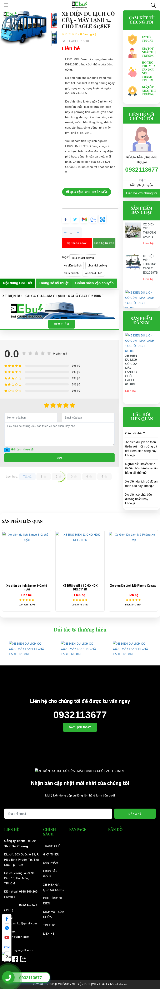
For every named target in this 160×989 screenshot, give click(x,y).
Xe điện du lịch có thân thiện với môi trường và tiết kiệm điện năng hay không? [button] (141, 448)
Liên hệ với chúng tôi (141, 193)
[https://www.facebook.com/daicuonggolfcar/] (16, 958)
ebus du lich (71, 273)
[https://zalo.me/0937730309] (23, 958)
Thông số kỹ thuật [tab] (54, 283)
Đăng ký (135, 814)
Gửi (59, 457)
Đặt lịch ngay (80, 727)
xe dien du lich (93, 273)
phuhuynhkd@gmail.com (20, 923)
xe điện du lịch (72, 265)
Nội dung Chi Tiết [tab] (17, 283)
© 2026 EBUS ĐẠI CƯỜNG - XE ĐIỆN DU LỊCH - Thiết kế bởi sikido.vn (80, 984)
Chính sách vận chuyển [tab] (94, 283)
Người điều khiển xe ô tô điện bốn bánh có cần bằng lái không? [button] (141, 468)
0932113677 (141, 169)
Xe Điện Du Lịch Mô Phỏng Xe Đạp (133, 585)
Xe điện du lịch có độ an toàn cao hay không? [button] (141, 484)
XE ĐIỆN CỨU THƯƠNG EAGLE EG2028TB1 (151, 264)
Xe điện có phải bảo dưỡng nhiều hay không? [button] (138, 499)
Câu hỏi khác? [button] (135, 433)
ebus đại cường (97, 265)
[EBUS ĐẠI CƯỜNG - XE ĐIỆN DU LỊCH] (80, 5)
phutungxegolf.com (19, 950)
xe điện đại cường (83, 257)
